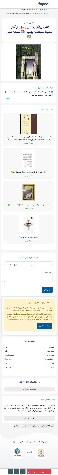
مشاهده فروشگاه (29, 389)
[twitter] (34, 467)
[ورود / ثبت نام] (6, 4)
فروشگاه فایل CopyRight (29, 9)
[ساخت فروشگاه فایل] (11, 4)
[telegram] (24, 467)
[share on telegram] (25, 371)
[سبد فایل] (3, 4)
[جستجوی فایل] (16, 4)
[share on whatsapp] (29, 371)
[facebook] (19, 467)
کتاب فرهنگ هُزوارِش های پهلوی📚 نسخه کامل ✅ (28, 172)
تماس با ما (21, 442)
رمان (52, 426)
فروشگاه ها (43, 9)
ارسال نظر (47, 289)
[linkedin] (39, 467)
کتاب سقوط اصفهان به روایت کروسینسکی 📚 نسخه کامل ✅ (28, 205)
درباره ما (13, 442)
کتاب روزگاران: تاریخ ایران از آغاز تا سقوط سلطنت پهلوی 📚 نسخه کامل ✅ (29, 13)
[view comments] (33, 371)
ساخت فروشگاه (31, 442)
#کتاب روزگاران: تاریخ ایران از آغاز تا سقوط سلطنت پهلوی (32, 426)
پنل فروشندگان (43, 442)
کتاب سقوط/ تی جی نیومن (28, 237)
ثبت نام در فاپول (44, 325)
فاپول (51, 9)
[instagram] (29, 467)
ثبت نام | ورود (28, 418)
